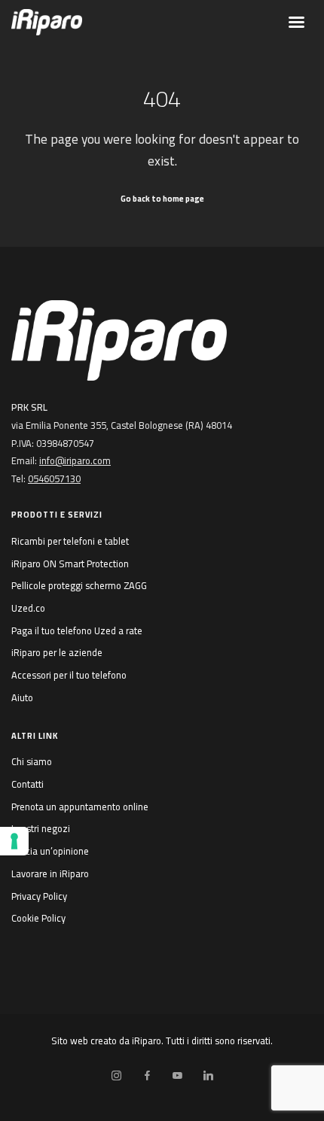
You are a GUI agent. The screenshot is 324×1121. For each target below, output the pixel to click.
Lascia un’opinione (50, 851)
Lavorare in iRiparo (50, 873)
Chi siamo (31, 761)
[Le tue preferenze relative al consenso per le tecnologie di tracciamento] (14, 841)
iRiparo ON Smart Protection (70, 563)
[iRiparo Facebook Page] (147, 1076)
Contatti (27, 784)
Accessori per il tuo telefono (69, 675)
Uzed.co (28, 608)
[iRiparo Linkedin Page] (208, 1076)
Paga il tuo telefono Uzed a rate (76, 630)
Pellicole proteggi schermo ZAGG (79, 585)
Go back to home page (162, 198)
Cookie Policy (38, 918)
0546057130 (54, 478)
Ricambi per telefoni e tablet (70, 541)
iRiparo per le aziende (56, 652)
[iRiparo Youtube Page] (177, 1076)
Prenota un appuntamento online (79, 806)
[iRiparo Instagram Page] (116, 1076)
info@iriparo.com (75, 460)
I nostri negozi (40, 828)
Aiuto (22, 697)
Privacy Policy (39, 896)
